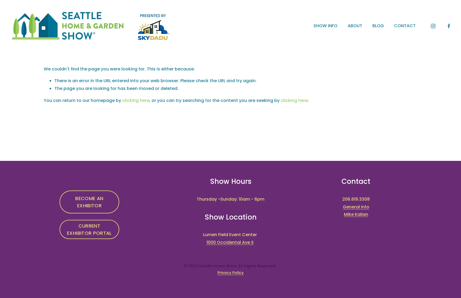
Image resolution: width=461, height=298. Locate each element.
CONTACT (405, 26)
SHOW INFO (325, 26)
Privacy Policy (230, 272)
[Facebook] (449, 26)
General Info (356, 207)
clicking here (135, 100)
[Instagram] (433, 26)
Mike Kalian (356, 214)
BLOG (378, 26)
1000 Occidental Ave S (230, 242)
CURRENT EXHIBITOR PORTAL (89, 229)
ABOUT (355, 26)
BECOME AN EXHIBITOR (89, 202)
